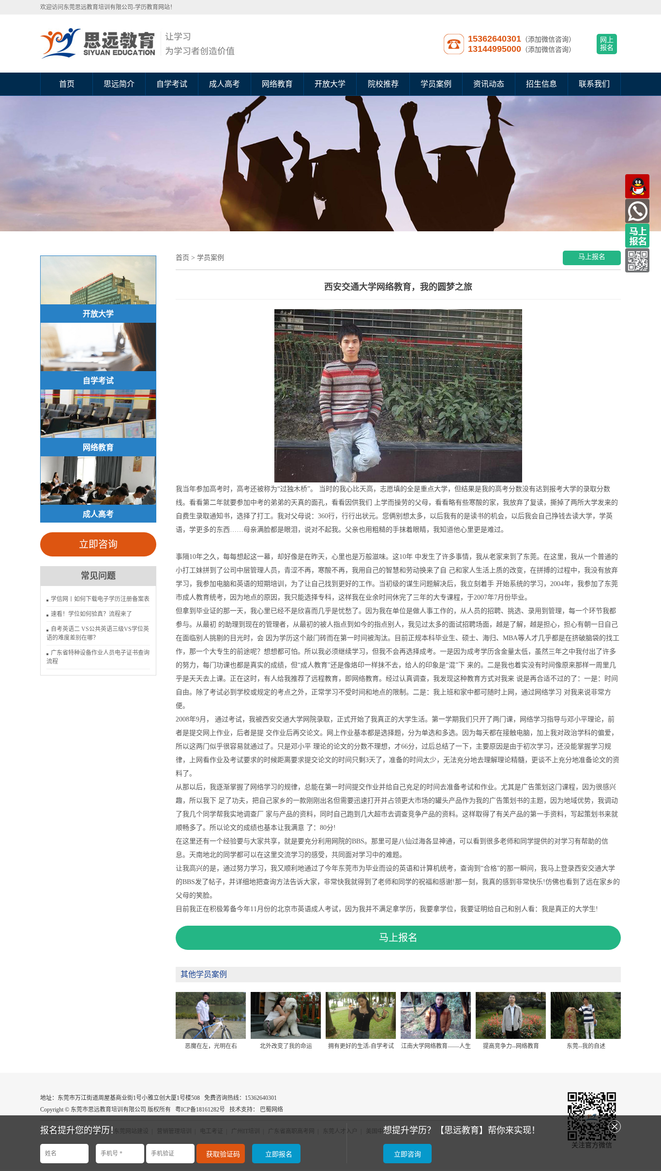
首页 (67, 84)
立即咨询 (98, 544)
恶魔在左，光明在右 (211, 1046)
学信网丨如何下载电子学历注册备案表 (100, 599)
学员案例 (436, 84)
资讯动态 (488, 84)
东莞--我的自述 (586, 1046)
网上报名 (607, 43)
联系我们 (594, 84)
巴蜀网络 (271, 1109)
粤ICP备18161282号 (200, 1109)
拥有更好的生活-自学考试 (361, 1046)
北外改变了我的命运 (286, 1046)
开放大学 (330, 84)
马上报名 (591, 256)
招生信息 (541, 84)
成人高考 (224, 84)
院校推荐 (383, 84)
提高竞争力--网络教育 (511, 1046)
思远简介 (119, 84)
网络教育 (277, 84)
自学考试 (171, 84)
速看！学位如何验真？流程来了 (91, 614)
